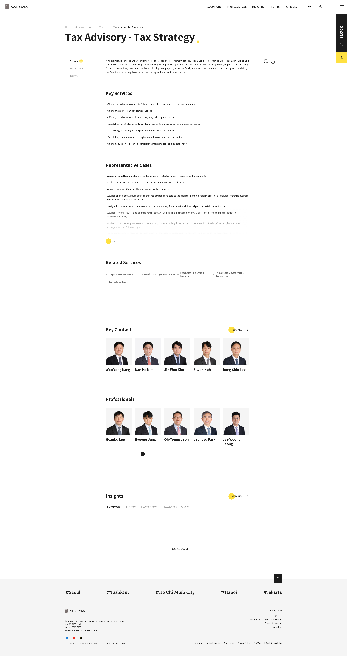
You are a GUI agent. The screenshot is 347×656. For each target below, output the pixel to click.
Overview (75, 61)
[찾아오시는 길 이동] (321, 7)
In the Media (113, 506)
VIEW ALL (237, 329)
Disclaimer (229, 643)
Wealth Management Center (159, 274)
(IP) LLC (278, 615)
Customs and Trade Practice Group (266, 619)
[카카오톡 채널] (81, 638)
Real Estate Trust (118, 282)
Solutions (214, 6)
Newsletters (170, 506)
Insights (258, 6)
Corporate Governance (120, 274)
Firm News (131, 506)
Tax (101, 27)
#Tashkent (118, 592)
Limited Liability (212, 643)
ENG (310, 7)
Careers (291, 6)
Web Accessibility (274, 643)
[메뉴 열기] (342, 6)
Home (68, 27)
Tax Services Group (273, 623)
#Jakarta (272, 592)
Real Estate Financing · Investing (192, 274)
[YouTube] (74, 638)
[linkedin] (67, 638)
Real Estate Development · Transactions (230, 274)
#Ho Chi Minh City (175, 592)
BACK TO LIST (180, 548)
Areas (92, 27)
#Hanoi (229, 592)
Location (198, 643)
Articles (185, 506)
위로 (278, 578)
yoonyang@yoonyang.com (84, 630)
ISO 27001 (258, 643)
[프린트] (272, 61)
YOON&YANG (16, 6)
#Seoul (72, 592)
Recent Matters (150, 506)
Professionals (237, 6)
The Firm (275, 6)
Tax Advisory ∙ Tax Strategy (127, 27)
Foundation (276, 627)
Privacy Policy (244, 643)
